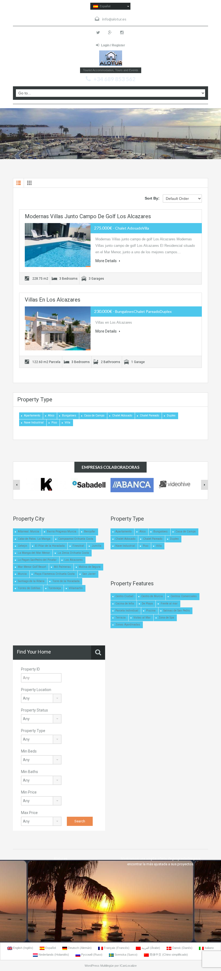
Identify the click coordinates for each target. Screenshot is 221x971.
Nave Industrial (34, 422)
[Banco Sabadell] (88, 484)
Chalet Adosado (122, 415)
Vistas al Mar (142, 617)
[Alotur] (110, 58)
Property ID (30, 669)
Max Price (29, 813)
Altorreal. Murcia (28, 531)
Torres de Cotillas (29, 588)
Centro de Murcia (152, 596)
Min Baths (29, 772)
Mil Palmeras (62, 566)
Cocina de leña (124, 603)
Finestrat (78, 545)
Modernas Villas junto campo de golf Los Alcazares (88, 216)
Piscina (151, 610)
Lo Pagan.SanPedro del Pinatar (37, 559)
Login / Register (113, 45)
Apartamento (32, 415)
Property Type (33, 731)
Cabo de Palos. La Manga (34, 538)
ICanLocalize (128, 965)
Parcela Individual (126, 610)
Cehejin (22, 545)
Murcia (22, 573)
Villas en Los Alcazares (52, 299)
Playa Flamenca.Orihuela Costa (54, 573)
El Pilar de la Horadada (50, 545)
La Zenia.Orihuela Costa (73, 552)
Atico (51, 415)
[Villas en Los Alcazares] (58, 328)
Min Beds (29, 751)
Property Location (36, 690)
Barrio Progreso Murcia (61, 531)
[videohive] (175, 484)
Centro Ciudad (124, 596)
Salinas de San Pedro (176, 610)
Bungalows (69, 415)
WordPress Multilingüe (99, 965)
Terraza (120, 617)
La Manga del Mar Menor (34, 552)
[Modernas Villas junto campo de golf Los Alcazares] (58, 245)
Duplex (171, 415)
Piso (54, 422)
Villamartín (76, 588)
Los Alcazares (73, 559)
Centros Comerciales (184, 596)
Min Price (29, 792)
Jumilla (96, 545)
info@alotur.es (114, 19)
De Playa (147, 603)
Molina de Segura (90, 566)
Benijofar (89, 531)
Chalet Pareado (149, 415)
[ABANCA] (132, 485)
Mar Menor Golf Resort (32, 566)
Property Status (34, 710)
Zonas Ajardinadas (127, 624)
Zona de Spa (166, 617)
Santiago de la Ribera (31, 581)
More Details (106, 261)
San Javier (89, 573)
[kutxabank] (45, 484)
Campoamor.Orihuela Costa (75, 538)
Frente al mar (169, 603)
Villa (67, 422)
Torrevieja (54, 588)
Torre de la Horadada (66, 581)
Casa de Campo (94, 415)
